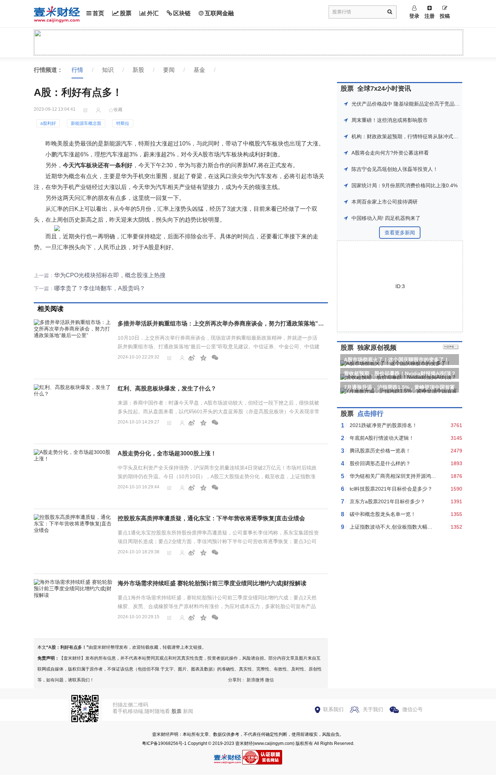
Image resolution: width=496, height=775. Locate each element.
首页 (98, 13)
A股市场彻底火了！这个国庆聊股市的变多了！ (396, 359)
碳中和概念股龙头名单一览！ (383, 514)
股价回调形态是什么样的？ (380, 463)
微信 (269, 679)
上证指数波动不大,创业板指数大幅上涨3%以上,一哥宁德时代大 (421, 527)
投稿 (445, 16)
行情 (77, 70)
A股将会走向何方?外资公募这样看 (390, 153)
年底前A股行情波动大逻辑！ (382, 438)
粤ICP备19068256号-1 (164, 743)
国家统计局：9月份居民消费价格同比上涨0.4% (404, 185)
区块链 (182, 13)
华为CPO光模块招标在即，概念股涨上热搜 (110, 275)
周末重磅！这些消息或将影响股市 (389, 120)
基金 (199, 70)
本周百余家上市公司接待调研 (384, 202)
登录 (414, 16)
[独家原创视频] (451, 347)
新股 (138, 70)
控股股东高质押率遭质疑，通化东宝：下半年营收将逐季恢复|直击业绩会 (211, 518)
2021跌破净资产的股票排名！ (383, 425)
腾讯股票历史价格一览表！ (380, 451)
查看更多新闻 (400, 232)
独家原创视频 (377, 347)
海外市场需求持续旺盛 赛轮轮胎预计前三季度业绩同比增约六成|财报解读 (212, 583)
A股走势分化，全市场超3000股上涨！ (167, 453)
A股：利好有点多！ (67, 647)
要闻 (169, 70)
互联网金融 (219, 13)
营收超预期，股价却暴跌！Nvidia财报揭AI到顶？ (400, 373)
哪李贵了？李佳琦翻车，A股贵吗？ (99, 288)
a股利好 (48, 123)
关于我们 (373, 709)
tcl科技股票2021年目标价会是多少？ (391, 489)
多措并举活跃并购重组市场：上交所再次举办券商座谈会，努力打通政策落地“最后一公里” (234, 323)
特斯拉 (122, 123)
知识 (108, 70)
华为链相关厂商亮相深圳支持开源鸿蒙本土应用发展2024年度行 (421, 476)
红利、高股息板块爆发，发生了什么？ (167, 388)
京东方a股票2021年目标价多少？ (387, 501)
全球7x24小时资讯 (384, 88)
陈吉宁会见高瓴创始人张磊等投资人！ (394, 169)
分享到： (236, 679)
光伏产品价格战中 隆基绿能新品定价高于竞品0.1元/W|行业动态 (423, 104)
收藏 (118, 109)
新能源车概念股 (86, 123)
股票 (125, 13)
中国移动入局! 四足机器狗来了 (385, 218)
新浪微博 (255, 679)
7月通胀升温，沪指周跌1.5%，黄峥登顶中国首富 (399, 387)
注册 (429, 16)
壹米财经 (244, 743)
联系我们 (333, 709)
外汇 (153, 13)
